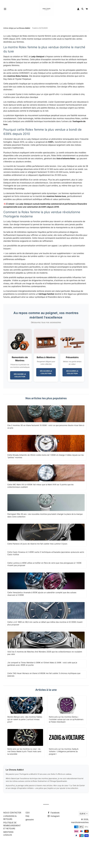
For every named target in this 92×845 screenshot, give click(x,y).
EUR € (82, 814)
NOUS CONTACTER (12, 813)
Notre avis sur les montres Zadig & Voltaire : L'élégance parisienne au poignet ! (63, 751)
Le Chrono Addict (23, 28)
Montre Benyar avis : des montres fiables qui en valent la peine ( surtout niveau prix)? (24, 719)
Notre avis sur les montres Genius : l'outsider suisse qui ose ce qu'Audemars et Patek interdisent (66, 719)
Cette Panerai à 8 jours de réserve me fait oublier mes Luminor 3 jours (37, 544)
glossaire (30, 819)
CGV (28, 813)
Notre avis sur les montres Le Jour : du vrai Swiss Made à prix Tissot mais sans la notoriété (24, 751)
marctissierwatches (80, 822)
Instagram (55, 816)
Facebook (54, 813)
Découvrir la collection (20, 375)
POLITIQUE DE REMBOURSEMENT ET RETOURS (12, 825)
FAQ (27, 816)
